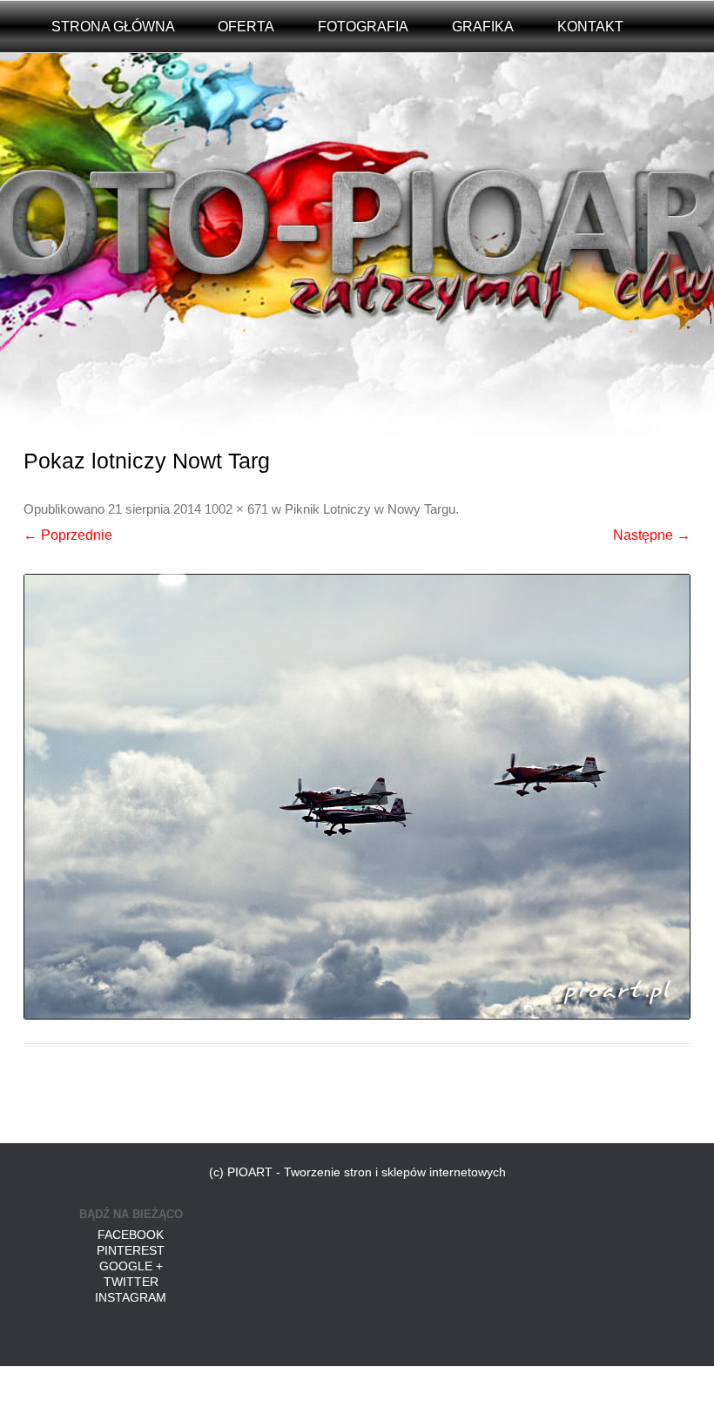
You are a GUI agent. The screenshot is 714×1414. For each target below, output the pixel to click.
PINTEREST (131, 1250)
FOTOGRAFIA (363, 26)
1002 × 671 (236, 509)
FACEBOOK (131, 1235)
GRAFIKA (483, 26)
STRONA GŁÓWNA (113, 26)
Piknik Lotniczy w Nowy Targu (370, 509)
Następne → (651, 535)
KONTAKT (590, 26)
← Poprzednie (68, 535)
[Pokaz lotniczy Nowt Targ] (357, 797)
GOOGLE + (131, 1266)
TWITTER (131, 1282)
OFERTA (246, 26)
